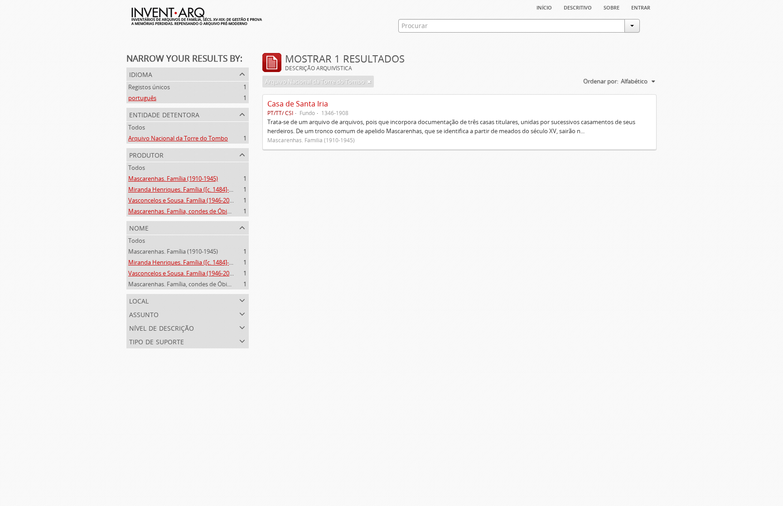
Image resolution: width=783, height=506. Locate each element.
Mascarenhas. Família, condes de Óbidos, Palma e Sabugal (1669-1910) (222, 211)
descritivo (578, 7)
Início (544, 7)
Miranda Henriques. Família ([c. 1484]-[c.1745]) (189, 189)
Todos (136, 127)
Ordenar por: (600, 81)
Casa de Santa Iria (297, 104)
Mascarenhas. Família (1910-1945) (173, 178)
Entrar (640, 7)
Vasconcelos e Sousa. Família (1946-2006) (182, 200)
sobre (611, 7)
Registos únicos (149, 87)
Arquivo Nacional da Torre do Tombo (178, 138)
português (142, 98)
